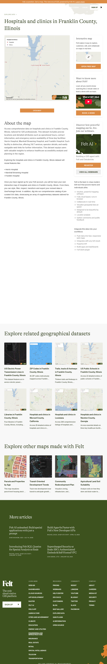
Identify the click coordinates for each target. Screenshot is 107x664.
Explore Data (9, 14)
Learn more (80, 2)
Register (88, 165)
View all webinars (88, 172)
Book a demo (88, 113)
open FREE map (88, 66)
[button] (20, 7)
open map (37, 110)
